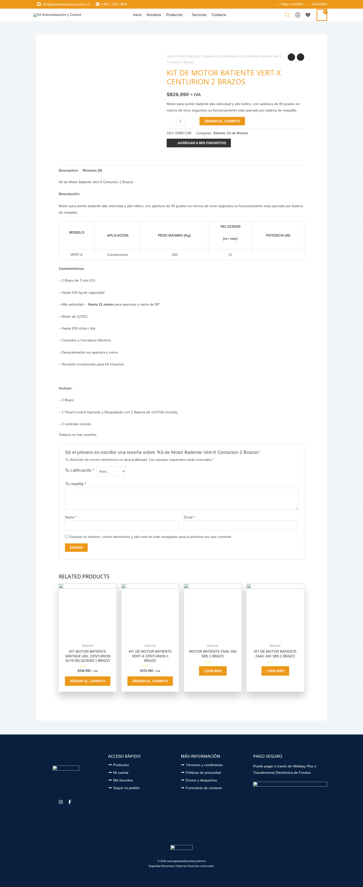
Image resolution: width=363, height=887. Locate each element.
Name (71, 517)
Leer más (213, 671)
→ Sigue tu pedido (290, 4)
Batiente (209, 56)
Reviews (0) (92, 170)
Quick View (87, 638)
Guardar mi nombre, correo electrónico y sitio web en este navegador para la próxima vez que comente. (150, 537)
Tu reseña (75, 484)
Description (68, 170)
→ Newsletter (317, 4)
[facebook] (70, 802)
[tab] (68, 170)
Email (189, 517)
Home (171, 56)
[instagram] (61, 802)
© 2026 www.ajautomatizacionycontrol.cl (182, 861)
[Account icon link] (298, 15)
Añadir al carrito (222, 121)
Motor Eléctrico (189, 56)
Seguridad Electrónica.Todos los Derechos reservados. (181, 866)
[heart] (308, 15)
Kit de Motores (228, 56)
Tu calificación (79, 470)
